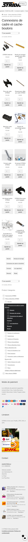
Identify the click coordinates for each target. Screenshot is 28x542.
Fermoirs (9, 268)
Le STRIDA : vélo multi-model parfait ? (15, 515)
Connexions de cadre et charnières (15, 263)
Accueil (5, 14)
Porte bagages (11, 353)
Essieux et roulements (13, 333)
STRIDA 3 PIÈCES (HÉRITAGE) (13, 370)
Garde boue (11, 336)
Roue (9, 368)
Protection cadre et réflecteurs (16, 356)
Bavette (10, 301)
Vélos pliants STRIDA (11, 373)
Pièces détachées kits (10, 347)
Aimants (9, 258)
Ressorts (9, 273)
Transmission (11, 365)
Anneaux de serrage (19, 258)
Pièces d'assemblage (13, 342)
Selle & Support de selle (14, 362)
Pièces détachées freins (14, 345)
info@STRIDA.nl (6, 464)
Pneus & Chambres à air (14, 350)
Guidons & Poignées (13, 339)
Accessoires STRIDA (10, 295)
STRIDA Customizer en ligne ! (13, 509)
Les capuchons (18, 268)
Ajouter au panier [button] (7, 65)
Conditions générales (8, 531)
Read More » (12, 491)
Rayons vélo (8, 359)
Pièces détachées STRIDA (14, 14)
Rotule (15, 273)
